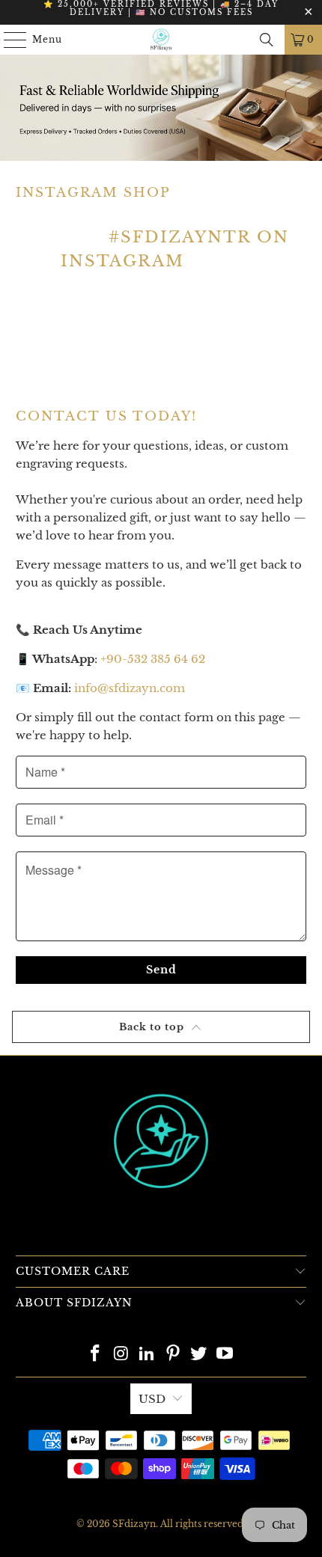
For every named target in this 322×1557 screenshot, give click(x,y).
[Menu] (8, 40)
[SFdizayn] (161, 40)
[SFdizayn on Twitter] (199, 1354)
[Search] (266, 40)
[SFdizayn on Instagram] (121, 1354)
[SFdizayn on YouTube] (225, 1354)
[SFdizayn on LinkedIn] (147, 1354)
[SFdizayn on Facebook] (95, 1354)
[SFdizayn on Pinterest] (173, 1354)
